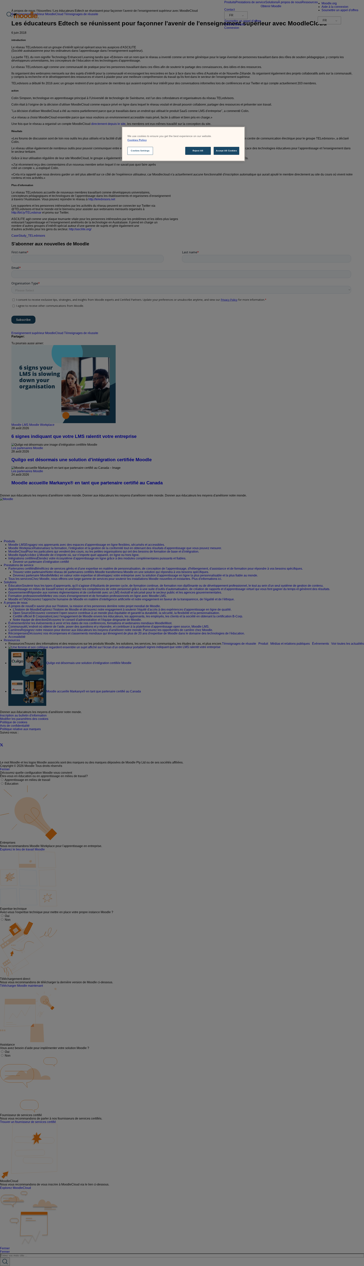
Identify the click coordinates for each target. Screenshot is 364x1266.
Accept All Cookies (226, 151)
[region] (183, 144)
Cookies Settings (140, 151)
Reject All (198, 151)
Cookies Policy (137, 140)
